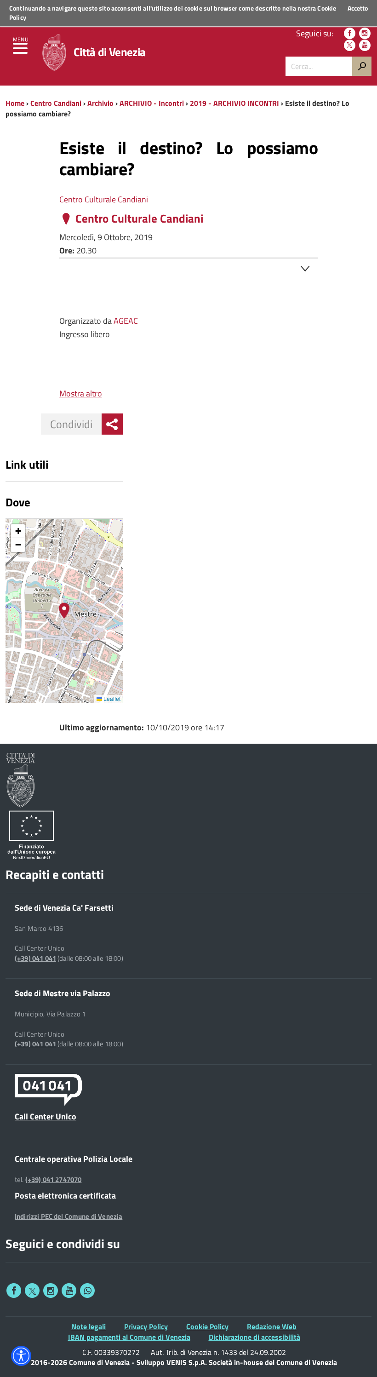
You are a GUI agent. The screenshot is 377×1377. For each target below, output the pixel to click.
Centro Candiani (55, 103)
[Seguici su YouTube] (365, 45)
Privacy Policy (146, 1326)
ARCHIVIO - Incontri (152, 103)
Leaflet (111, 698)
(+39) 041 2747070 (53, 1180)
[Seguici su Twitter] (349, 45)
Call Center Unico (45, 1116)
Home (15, 103)
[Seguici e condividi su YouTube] (69, 1290)
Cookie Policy (207, 1326)
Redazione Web (272, 1326)
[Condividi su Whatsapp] (87, 1290)
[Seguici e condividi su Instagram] (50, 1290)
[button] (64, 610)
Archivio (100, 103)
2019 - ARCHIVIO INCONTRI (234, 103)
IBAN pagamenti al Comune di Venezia (129, 1337)
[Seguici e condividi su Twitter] (32, 1290)
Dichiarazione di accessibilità (254, 1337)
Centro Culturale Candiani (103, 199)
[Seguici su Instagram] (365, 33)
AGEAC (126, 321)
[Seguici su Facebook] (349, 33)
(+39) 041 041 (35, 958)
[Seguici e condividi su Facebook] (13, 1290)
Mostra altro (80, 393)
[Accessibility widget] (21, 1356)
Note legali (88, 1326)
